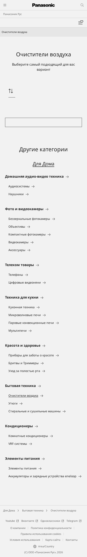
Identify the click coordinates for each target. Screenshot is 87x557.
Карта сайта (52, 540)
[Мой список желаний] (80, 22)
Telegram (72, 521)
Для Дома (43, 163)
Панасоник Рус (12, 14)
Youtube (10, 521)
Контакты (71, 540)
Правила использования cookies (41, 534)
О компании (18, 528)
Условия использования (25, 540)
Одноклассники (50, 521)
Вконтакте (27, 521)
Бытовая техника (33, 510)
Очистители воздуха (63, 510)
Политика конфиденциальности (51, 528)
